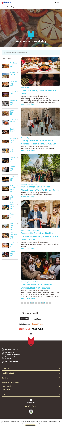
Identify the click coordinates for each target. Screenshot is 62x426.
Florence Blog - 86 (13, 140)
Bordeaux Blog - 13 (13, 103)
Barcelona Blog (25, 87)
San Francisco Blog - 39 (13, 226)
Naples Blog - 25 (12, 178)
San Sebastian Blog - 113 (13, 236)
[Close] (59, 421)
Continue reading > (28, 104)
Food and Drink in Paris (33, 230)
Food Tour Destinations (10, 382)
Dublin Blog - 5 (12, 130)
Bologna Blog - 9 (13, 92)
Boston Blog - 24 (12, 112)
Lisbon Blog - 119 (12, 150)
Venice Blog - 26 (12, 254)
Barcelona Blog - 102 (13, 84)
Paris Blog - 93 (12, 206)
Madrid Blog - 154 (12, 169)
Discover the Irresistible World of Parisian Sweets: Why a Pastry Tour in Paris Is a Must (40, 236)
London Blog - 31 (12, 159)
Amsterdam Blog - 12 (14, 65)
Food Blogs (10, 7)
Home (4, 7)
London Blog (24, 282)
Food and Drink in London (34, 282)
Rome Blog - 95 (12, 216)
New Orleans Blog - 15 (13, 188)
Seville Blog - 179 (12, 244)
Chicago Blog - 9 (13, 120)
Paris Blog (23, 184)
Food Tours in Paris (32, 184)
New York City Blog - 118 (12, 198)
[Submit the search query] (4, 52)
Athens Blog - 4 (12, 73)
